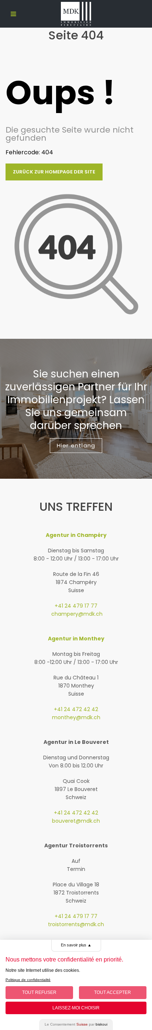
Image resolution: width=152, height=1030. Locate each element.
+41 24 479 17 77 (76, 605)
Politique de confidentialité (28, 980)
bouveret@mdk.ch (76, 821)
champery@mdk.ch (76, 614)
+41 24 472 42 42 (76, 709)
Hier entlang (76, 445)
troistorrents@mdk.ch (76, 924)
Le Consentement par (76, 1024)
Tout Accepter (112, 992)
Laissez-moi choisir (76, 1007)
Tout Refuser (39, 992)
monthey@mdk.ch (76, 717)
